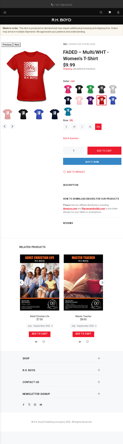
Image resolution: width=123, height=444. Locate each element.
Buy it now (92, 162)
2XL (98, 126)
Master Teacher (83, 316)
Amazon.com (70, 208)
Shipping (67, 69)
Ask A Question (71, 138)
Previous (7, 44)
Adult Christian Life (39, 316)
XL (90, 126)
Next (17, 44)
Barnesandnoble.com (93, 208)
